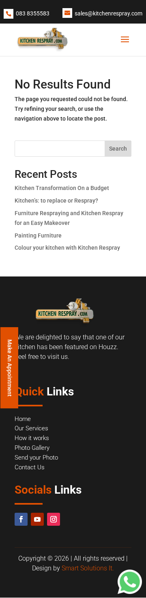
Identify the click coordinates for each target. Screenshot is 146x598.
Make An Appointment (9, 367)
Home (23, 419)
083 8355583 (32, 13)
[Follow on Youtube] (37, 519)
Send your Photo (36, 457)
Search (118, 148)
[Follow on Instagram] (53, 519)
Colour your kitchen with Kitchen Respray (67, 247)
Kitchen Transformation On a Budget (62, 188)
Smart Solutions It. (88, 568)
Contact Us (30, 467)
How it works (32, 438)
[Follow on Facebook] (21, 519)
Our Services (31, 428)
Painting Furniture (38, 235)
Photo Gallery (32, 447)
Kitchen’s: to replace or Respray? (56, 200)
